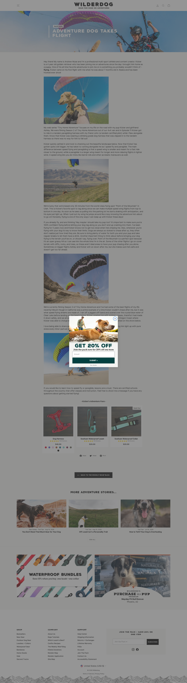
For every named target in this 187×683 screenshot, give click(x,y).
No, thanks (93, 365)
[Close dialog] (115, 319)
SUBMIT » (93, 360)
